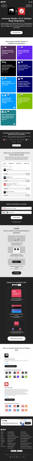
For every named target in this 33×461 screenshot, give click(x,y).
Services (2, 433)
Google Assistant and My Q (11, 438)
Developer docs (3, 446)
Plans (2, 444)
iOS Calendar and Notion (11, 435)
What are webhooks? (23, 441)
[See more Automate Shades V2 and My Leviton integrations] (24, 376)
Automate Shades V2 (11, 18)
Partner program (15, 454)
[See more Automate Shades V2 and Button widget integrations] (16, 372)
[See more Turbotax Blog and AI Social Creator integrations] (24, 406)
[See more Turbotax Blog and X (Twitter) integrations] (16, 406)
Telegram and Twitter (10, 446)
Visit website (6, 363)
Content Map (3, 441)
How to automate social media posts (26, 446)
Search (2, 443)
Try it (27, 180)
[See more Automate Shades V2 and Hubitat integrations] (8, 376)
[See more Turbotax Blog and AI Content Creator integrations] (24, 410)
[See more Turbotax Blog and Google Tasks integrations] (8, 410)
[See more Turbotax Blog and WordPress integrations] (16, 410)
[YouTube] (17, 457)
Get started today (16, 32)
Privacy (23, 454)
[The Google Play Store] (19, 451)
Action (8, 170)
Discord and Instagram (10, 433)
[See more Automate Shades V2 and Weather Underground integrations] (8, 372)
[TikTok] (21, 457)
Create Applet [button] (16, 217)
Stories (2, 435)
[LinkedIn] (12, 457)
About (26, 454)
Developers (7, 454)
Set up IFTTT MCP (16, 145)
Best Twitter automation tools (24, 435)
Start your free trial (16, 338)
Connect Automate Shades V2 (10, 366)
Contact (20, 454)
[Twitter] (19, 457)
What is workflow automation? (25, 438)
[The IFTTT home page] (3, 2)
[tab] (4, 163)
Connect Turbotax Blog (9, 399)
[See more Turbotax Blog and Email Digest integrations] (8, 406)
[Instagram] (14, 457)
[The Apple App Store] (13, 451)
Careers (11, 454)
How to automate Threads (24, 444)
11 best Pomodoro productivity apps (26, 443)
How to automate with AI (24, 433)
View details (6, 180)
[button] (31, 2)
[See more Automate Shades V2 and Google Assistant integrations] (24, 372)
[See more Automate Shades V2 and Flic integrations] (16, 376)
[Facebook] (10, 457)
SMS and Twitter (9, 441)
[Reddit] (24, 457)
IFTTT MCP (2, 438)
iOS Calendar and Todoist (11, 444)
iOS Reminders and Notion (11, 443)
